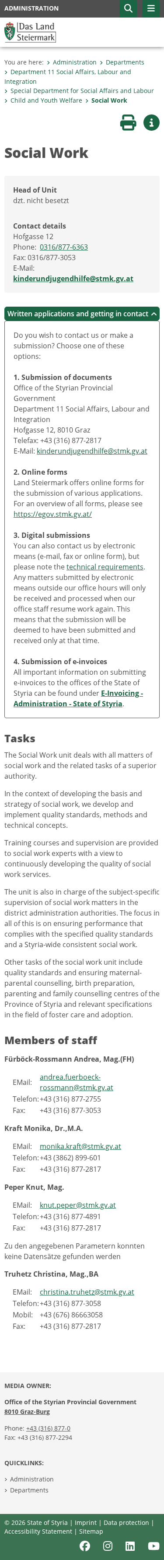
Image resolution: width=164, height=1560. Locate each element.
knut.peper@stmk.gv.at (78, 1205)
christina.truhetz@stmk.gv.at (87, 1292)
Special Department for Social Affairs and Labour (82, 90)
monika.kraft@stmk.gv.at (80, 1146)
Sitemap (91, 1531)
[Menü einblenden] (151, 9)
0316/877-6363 (64, 247)
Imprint (86, 1522)
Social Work (109, 100)
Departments (125, 62)
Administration (75, 62)
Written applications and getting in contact (77, 313)
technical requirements (104, 567)
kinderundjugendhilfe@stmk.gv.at (73, 278)
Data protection (126, 1522)
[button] (128, 9)
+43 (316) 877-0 (48, 1428)
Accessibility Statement (38, 1531)
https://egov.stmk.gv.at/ (53, 514)
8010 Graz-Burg (27, 1411)
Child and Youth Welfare (46, 100)
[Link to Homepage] (30, 31)
